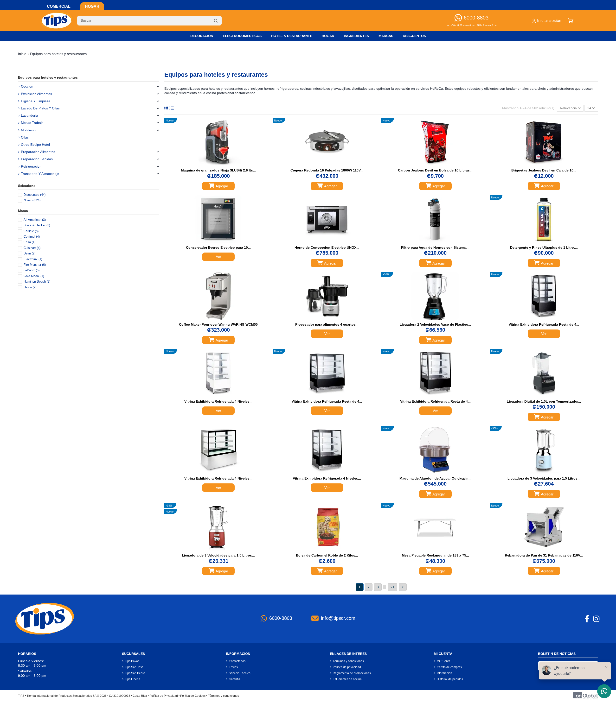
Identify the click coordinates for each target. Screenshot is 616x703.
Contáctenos (237, 661)
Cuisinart (32, 248)
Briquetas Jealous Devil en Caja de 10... (543, 170)
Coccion (27, 86)
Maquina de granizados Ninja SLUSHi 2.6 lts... (218, 170)
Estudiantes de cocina (347, 679)
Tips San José (134, 667)
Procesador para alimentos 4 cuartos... (327, 324)
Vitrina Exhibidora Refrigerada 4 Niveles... (218, 401)
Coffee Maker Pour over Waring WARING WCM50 (218, 324)
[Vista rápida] (223, 164)
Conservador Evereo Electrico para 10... (218, 247)
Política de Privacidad (163, 695)
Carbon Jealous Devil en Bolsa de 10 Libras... (435, 170)
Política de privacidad (347, 667)
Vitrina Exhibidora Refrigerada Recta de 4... (544, 324)
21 (392, 587)
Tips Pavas (132, 661)
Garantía (234, 679)
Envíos (233, 667)
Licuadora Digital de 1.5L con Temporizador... (544, 401)
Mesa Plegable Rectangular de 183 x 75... (435, 555)
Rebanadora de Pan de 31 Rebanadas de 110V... (544, 555)
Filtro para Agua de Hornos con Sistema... (435, 247)
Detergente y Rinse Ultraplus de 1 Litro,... (544, 247)
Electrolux (33, 259)
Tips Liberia (132, 679)
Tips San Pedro (135, 673)
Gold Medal (34, 276)
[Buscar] (216, 21)
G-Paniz (31, 270)
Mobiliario (28, 130)
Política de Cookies (192, 695)
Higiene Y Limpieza (35, 101)
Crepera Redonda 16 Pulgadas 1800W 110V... (326, 170)
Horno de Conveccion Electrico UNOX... (327, 247)
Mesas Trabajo (32, 123)
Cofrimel (32, 236)
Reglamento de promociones (352, 673)
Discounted (34, 194)
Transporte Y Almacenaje (40, 174)
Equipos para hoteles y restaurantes (48, 77)
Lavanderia (29, 115)
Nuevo (32, 200)
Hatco (30, 287)
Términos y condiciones (348, 661)
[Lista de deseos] (213, 164)
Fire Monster (35, 264)
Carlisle (31, 231)
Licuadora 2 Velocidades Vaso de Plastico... (435, 324)
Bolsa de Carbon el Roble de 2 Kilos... (327, 555)
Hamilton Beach (37, 281)
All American (35, 220)
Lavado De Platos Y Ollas (40, 108)
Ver (218, 256)
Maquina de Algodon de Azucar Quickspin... (435, 478)
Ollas (25, 137)
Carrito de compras (449, 667)
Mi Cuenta (443, 661)
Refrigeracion (31, 166)
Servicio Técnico (239, 673)
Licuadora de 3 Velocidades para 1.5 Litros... (543, 478)
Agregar (222, 186)
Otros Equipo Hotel (35, 144)
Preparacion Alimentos (38, 152)
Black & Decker (37, 225)
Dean (29, 253)
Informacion (444, 673)
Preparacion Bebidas (37, 159)
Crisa (29, 242)
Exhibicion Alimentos (36, 94)
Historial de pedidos (450, 679)
